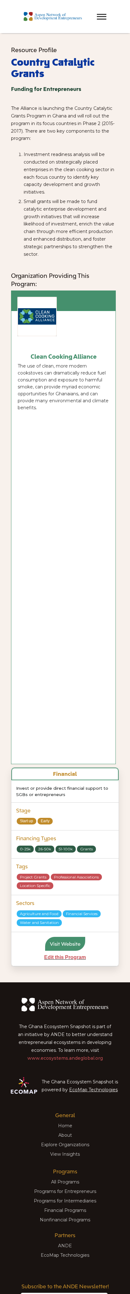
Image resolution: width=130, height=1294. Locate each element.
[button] (90, 11)
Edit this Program (65, 957)
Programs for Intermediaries (65, 1201)
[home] (51, 16)
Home (65, 1126)
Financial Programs (65, 1210)
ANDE (65, 1246)
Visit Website (65, 944)
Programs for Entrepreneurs (65, 1191)
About (65, 1135)
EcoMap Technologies (93, 1090)
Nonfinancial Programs (65, 1220)
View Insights (65, 1154)
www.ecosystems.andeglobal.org (65, 1058)
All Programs (65, 1182)
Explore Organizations (65, 1144)
